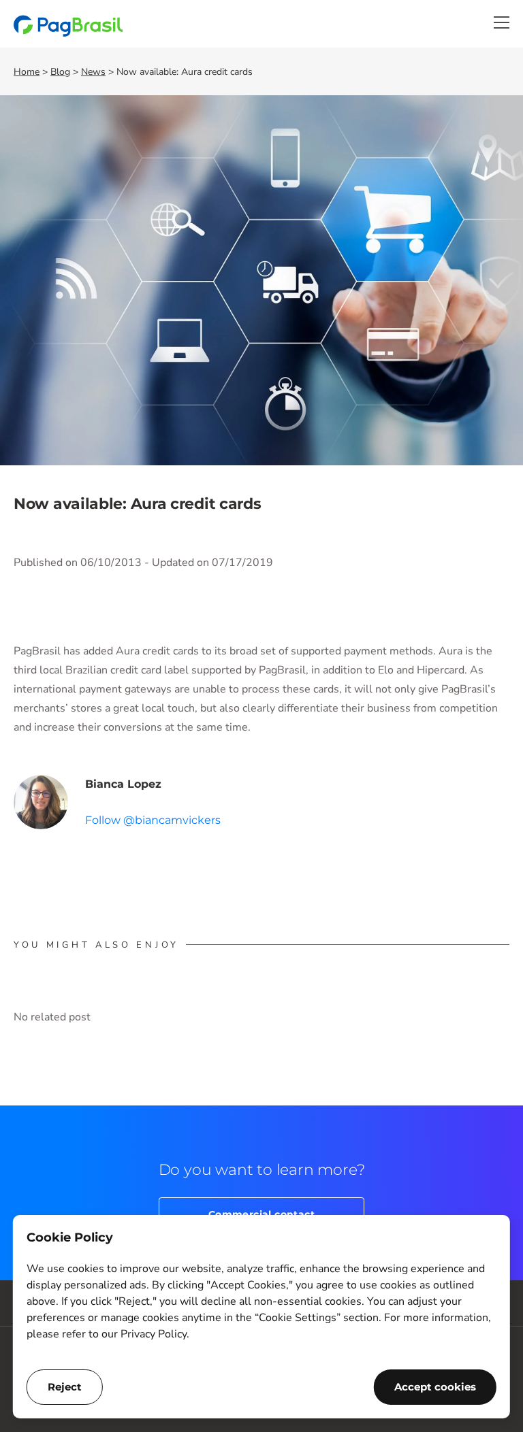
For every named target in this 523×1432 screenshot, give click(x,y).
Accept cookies (435, 1386)
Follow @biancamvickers (153, 820)
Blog (60, 71)
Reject (65, 1386)
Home (26, 71)
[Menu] (501, 22)
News (93, 71)
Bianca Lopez (123, 784)
